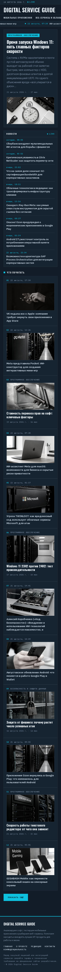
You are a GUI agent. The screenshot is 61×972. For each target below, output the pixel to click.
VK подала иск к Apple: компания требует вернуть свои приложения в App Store (29, 317)
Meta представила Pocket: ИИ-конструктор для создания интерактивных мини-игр (26, 367)
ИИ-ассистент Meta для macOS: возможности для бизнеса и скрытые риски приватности (30, 470)
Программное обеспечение (23, 35)
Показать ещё (16, 897)
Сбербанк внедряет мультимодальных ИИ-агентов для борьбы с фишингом (29, 145)
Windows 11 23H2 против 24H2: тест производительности (30, 568)
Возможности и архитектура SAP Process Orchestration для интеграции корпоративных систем (29, 260)
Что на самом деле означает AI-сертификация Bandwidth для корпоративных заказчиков (25, 174)
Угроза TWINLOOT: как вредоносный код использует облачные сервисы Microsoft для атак (29, 519)
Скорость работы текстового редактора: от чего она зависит (27, 827)
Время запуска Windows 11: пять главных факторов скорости (30, 46)
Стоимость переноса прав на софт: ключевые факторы (30, 415)
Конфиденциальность (15, 950)
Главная (8, 946)
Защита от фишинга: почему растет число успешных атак (30, 724)
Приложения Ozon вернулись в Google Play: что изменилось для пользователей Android (30, 779)
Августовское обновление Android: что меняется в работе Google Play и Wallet (30, 676)
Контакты (50, 946)
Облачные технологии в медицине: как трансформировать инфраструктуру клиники (29, 191)
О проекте (21, 946)
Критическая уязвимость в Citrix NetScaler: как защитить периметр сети (29, 159)
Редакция (36, 946)
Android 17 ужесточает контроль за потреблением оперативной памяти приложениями (27, 243)
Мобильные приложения (18, 17)
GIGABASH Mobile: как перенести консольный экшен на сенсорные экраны (27, 882)
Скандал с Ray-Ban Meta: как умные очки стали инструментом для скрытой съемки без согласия (29, 208)
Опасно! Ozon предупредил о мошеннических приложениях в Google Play (29, 225)
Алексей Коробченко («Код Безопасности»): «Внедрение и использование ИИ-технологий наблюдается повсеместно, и (26, 624)
